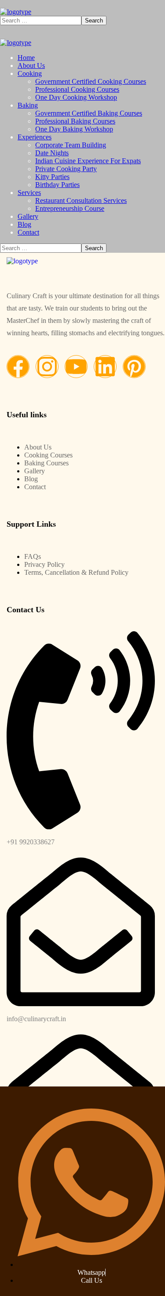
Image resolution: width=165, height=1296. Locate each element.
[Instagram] (47, 366)
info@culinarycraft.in (36, 1019)
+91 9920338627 (31, 842)
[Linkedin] (105, 366)
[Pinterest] (134, 366)
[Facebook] (18, 366)
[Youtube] (76, 366)
